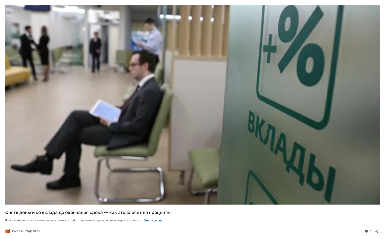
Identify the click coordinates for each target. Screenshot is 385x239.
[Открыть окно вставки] (377, 230)
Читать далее (153, 220)
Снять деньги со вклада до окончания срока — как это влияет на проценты (88, 212)
